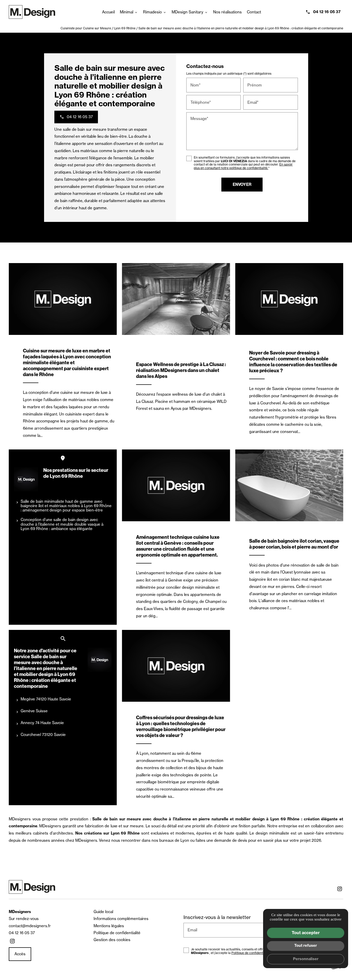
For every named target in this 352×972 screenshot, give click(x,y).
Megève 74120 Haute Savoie (46, 699)
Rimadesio (152, 12)
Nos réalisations (227, 12)
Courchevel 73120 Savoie (43, 734)
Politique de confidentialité (117, 932)
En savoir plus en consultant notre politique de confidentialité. (243, 166)
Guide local (103, 911)
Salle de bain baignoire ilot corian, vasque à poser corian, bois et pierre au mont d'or (294, 544)
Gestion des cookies (112, 939)
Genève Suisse (34, 710)
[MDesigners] (32, 12)
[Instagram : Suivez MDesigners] (339, 888)
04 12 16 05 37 (327, 11)
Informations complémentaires (121, 918)
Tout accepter (306, 932)
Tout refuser (305, 945)
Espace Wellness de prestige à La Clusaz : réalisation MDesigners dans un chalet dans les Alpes (181, 370)
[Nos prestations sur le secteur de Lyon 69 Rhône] (26, 479)
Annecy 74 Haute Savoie (42, 722)
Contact (254, 12)
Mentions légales (109, 925)
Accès (20, 953)
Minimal (126, 12)
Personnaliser (306, 959)
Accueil (108, 12)
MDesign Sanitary (187, 12)
